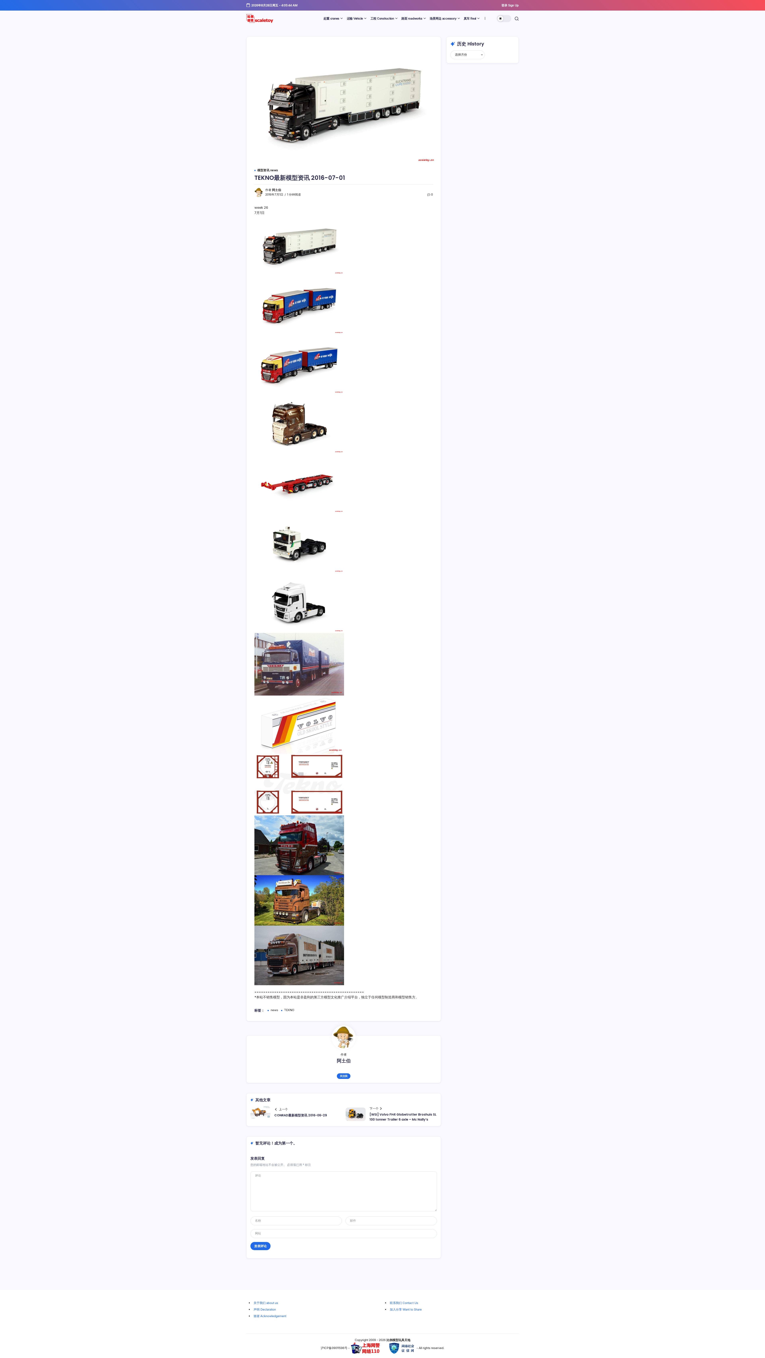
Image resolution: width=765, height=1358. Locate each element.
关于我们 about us (266, 1303)
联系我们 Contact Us (404, 1303)
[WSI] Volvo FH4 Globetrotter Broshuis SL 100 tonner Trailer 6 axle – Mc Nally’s (403, 1117)
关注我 (343, 1076)
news (274, 1010)
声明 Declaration (265, 1309)
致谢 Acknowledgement (270, 1316)
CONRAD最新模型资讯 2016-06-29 (300, 1115)
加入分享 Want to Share (406, 1309)
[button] (504, 18)
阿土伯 (276, 190)
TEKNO (289, 1010)
